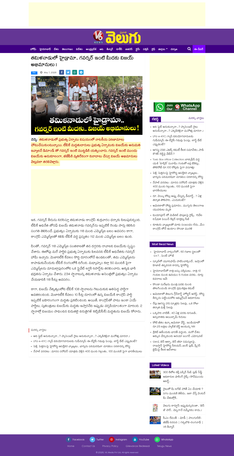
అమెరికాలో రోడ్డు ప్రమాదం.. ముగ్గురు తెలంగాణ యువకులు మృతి (178, 208)
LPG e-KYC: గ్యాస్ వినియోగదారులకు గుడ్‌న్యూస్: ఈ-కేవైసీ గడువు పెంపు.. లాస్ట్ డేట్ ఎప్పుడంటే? (85, 341)
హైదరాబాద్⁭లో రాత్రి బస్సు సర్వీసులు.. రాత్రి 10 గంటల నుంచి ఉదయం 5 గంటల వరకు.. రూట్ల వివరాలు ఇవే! (178, 275)
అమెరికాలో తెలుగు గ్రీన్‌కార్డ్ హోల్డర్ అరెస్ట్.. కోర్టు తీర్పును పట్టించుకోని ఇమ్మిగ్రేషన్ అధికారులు (179, 296)
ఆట (101, 49)
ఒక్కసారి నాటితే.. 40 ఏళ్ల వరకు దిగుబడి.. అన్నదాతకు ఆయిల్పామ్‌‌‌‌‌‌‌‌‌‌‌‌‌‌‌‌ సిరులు (175, 315)
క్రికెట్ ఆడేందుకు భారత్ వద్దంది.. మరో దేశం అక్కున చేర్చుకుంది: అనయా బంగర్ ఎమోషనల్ (178, 334)
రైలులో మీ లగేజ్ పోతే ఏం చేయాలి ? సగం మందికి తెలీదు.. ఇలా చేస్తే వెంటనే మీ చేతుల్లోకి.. (184, 394)
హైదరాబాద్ (45, 49)
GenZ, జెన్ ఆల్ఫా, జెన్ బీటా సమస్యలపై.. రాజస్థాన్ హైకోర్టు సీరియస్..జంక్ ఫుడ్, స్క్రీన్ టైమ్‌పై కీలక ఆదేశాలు (176, 346)
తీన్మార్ (110, 49)
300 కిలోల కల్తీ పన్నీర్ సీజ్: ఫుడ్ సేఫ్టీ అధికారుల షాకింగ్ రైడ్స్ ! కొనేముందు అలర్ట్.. (183, 377)
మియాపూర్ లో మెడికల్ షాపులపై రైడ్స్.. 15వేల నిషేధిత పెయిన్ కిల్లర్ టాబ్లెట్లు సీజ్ (177, 217)
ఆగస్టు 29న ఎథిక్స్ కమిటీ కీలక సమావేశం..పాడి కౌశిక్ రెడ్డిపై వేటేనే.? (178, 152)
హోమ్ (33, 49)
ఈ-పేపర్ (198, 49)
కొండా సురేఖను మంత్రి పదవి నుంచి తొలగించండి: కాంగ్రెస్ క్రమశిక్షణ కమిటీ (173, 287)
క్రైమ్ (138, 49)
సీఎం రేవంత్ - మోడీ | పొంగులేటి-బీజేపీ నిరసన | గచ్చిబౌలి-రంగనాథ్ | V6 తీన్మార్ (183, 423)
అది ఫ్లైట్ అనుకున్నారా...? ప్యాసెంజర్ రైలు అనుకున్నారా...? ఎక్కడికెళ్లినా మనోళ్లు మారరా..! (81, 336)
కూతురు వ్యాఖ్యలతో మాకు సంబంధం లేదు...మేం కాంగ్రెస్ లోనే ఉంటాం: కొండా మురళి (179, 227)
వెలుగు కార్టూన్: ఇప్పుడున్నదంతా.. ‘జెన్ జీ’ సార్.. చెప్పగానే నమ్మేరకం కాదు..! (183, 408)
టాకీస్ (119, 49)
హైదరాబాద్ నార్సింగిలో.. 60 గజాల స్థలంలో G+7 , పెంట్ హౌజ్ (176, 254)
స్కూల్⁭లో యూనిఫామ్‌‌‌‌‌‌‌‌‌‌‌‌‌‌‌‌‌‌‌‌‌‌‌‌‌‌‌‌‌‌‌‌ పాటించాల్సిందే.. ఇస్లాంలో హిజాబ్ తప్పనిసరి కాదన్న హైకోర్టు (178, 263)
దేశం (56, 49)
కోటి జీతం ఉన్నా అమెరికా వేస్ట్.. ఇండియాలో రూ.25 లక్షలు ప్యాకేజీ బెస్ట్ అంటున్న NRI (176, 325)
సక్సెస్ (146, 49)
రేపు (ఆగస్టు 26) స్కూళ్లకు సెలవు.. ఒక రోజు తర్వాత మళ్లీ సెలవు (176, 306)
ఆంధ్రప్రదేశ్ (91, 49)
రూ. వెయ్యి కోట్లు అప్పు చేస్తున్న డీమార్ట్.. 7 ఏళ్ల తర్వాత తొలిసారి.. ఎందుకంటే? (177, 198)
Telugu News (164, 446)
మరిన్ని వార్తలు (196, 118)
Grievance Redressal (138, 446)
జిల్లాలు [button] (161, 49)
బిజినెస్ (129, 49)
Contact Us (88, 446)
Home (70, 446)
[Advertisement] (117, 14)
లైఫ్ (153, 49)
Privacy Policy (110, 446)
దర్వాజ (174, 49)
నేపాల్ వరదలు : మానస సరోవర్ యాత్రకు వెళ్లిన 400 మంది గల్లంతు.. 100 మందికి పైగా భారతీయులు (87, 352)
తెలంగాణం (67, 49)
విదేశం (79, 49)
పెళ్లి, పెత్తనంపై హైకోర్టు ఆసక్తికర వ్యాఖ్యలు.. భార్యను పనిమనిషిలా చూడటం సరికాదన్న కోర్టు (81, 346)
